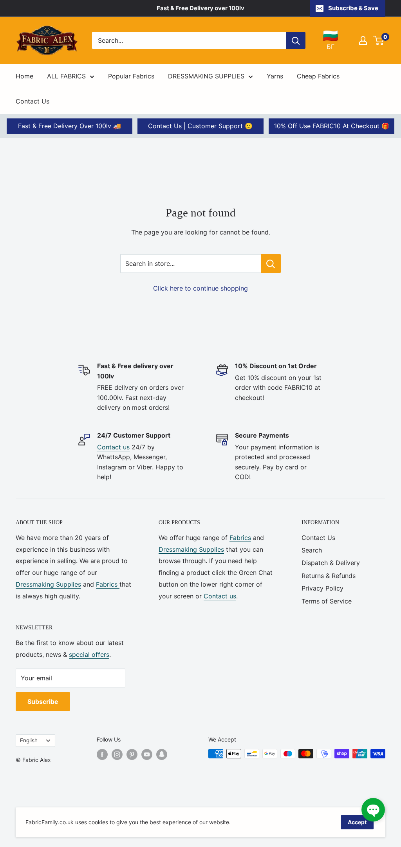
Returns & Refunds (329, 576)
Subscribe (42, 701)
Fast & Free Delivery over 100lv (200, 8)
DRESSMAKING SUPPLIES (206, 76)
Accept (357, 822)
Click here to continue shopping (200, 288)
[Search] (295, 40)
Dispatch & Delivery (331, 563)
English (29, 740)
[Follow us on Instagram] (117, 754)
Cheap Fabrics (318, 76)
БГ (330, 40)
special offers (89, 654)
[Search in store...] (271, 263)
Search (312, 550)
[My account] (363, 40)
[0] (379, 40)
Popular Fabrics (131, 76)
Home (24, 76)
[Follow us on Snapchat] (161, 754)
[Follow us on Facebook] (102, 754)
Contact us (113, 447)
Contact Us (32, 101)
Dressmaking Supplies (48, 584)
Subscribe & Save (353, 8)
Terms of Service (327, 601)
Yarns (275, 76)
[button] (373, 810)
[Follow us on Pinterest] (131, 754)
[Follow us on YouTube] (146, 754)
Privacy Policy (322, 588)
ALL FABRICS (66, 76)
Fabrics (107, 584)
